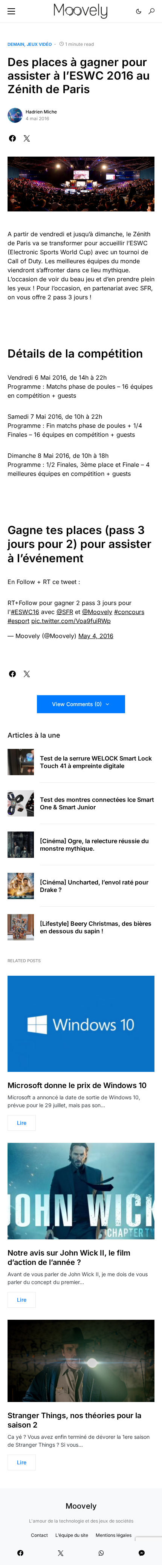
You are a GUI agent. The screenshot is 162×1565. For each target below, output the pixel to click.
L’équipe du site (71, 1535)
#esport (18, 621)
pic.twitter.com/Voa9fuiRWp (71, 621)
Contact (39, 1535)
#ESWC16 (25, 612)
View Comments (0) (77, 704)
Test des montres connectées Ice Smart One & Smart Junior (97, 803)
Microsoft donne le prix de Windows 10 (77, 1085)
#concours (129, 612)
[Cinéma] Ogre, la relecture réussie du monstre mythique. (94, 844)
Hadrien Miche (41, 112)
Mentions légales (113, 1535)
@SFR (65, 612)
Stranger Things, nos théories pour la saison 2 (74, 1420)
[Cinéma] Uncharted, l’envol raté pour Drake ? (94, 885)
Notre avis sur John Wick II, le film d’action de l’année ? (69, 1257)
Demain (16, 44)
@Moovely (97, 612)
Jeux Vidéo (39, 44)
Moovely (81, 1506)
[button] (11, 11)
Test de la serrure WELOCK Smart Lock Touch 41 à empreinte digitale (96, 762)
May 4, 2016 (95, 636)
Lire (21, 1123)
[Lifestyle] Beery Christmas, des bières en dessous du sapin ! (95, 927)
